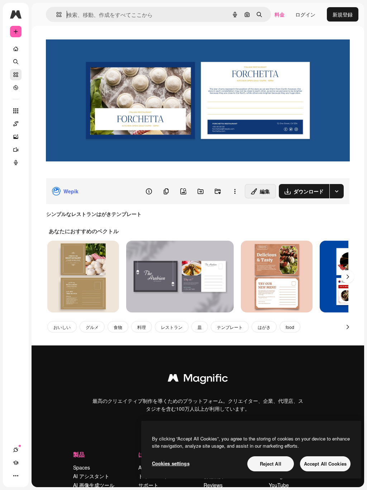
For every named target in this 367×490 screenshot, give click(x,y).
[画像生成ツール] (16, 136)
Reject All (270, 463)
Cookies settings (171, 463)
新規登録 (343, 14)
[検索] (16, 61)
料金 (280, 14)
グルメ (92, 327)
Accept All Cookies (325, 463)
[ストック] (16, 74)
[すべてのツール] (16, 111)
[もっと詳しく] (16, 87)
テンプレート (230, 327)
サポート (148, 485)
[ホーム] (16, 49)
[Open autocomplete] (56, 14)
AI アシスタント (91, 476)
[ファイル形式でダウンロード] (336, 191)
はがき (264, 327)
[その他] (16, 475)
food (290, 327)
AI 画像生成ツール (93, 485)
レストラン (171, 327)
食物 (118, 327)
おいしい (62, 327)
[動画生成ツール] (16, 149)
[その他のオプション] (235, 191)
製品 (79, 454)
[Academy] (16, 462)
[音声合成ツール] (16, 162)
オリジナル (95, 42)
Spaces (81, 467)
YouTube (279, 485)
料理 (141, 327)
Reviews (213, 485)
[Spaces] (16, 123)
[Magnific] (198, 379)
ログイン (305, 14)
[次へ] (347, 276)
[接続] (16, 450)
